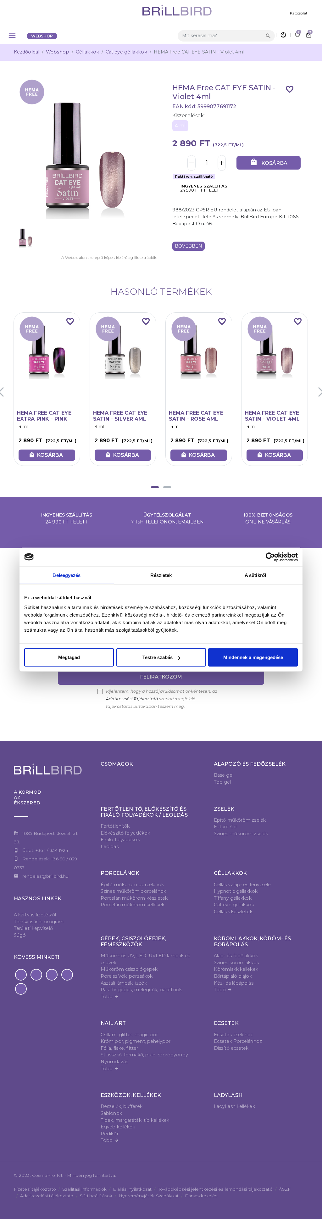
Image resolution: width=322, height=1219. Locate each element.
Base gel (223, 775)
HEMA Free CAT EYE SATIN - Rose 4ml (196, 416)
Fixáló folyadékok (120, 839)
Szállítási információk (84, 1189)
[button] (155, 487)
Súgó (20, 935)
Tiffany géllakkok (233, 898)
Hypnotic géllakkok (236, 891)
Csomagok (117, 764)
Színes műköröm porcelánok (133, 891)
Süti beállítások (96, 1195)
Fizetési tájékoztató (35, 1189)
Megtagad (69, 657)
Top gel (222, 782)
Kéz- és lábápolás (233, 983)
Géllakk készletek (233, 911)
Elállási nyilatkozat (132, 1189)
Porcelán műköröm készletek (134, 898)
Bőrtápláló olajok (233, 976)
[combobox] (221, 35)
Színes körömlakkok (236, 962)
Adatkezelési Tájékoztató (132, 698)
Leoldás (110, 846)
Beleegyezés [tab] (66, 575)
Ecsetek (226, 1023)
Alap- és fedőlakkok (236, 956)
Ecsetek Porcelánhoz (238, 1041)
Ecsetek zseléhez (233, 1034)
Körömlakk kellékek (236, 969)
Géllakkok (87, 52)
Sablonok (111, 1113)
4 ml (180, 126)
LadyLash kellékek (234, 1106)
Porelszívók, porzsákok (127, 976)
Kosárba (268, 162)
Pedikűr (110, 1134)
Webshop (42, 36)
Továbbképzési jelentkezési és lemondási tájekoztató (215, 1189)
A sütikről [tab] (255, 575)
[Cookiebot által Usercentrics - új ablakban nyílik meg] (270, 557)
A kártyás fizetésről (35, 915)
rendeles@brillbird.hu (45, 876)
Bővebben (188, 246)
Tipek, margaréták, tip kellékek (135, 1120)
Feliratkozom (161, 677)
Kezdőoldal (26, 52)
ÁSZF (285, 1189)
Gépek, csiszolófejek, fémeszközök (133, 942)
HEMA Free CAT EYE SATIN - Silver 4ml (120, 416)
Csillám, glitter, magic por (129, 1034)
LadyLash (228, 1095)
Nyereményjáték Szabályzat (149, 1195)
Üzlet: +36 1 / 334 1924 (45, 850)
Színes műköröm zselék (241, 833)
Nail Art (113, 1023)
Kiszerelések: (188, 116)
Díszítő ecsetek (231, 1048)
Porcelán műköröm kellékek (133, 905)
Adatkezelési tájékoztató (46, 1195)
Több (110, 996)
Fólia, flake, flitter (119, 1048)
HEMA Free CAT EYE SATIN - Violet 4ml (272, 416)
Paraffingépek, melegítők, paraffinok (141, 990)
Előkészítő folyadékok (125, 833)
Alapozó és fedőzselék (250, 764)
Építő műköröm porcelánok (132, 884)
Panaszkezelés (201, 1195)
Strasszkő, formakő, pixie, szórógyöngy (144, 1055)
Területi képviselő (33, 928)
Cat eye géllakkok (126, 52)
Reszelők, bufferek (121, 1106)
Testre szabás (157, 657)
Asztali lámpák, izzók (124, 983)
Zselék (224, 809)
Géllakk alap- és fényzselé (242, 884)
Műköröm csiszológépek (129, 969)
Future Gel (225, 827)
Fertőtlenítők (115, 826)
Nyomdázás (114, 1062)
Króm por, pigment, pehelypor (135, 1041)
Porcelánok (120, 873)
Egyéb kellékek (118, 1127)
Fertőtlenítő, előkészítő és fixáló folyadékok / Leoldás (144, 812)
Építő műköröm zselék (240, 820)
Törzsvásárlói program (39, 922)
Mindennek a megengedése (253, 657)
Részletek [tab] (161, 575)
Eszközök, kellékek (131, 1095)
